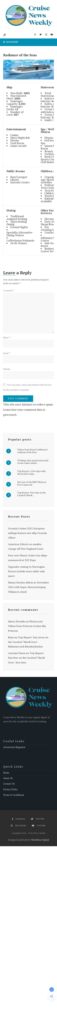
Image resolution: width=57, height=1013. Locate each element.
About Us (8, 778)
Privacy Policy (10, 789)
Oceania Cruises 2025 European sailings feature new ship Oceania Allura (27, 533)
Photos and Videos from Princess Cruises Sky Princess (27, 626)
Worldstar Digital (40, 839)
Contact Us (9, 783)
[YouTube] (51, 34)
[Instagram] (46, 34)
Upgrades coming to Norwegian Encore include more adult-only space (26, 571)
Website (6, 369)
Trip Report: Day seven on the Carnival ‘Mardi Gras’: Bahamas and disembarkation (28, 642)
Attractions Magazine (14, 747)
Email (6, 353)
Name (7, 337)
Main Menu (12, 42)
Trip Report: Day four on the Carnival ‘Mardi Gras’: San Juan (26, 657)
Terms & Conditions (13, 794)
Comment (8, 290)
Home (6, 772)
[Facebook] (35, 34)
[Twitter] (40, 34)
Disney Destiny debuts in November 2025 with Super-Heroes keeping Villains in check (28, 587)
